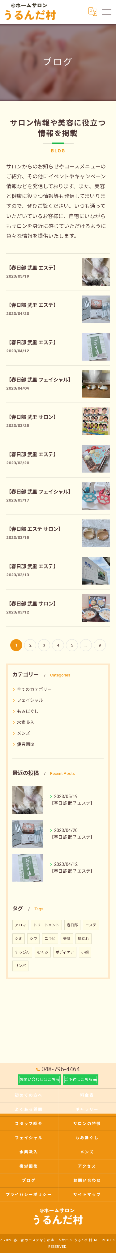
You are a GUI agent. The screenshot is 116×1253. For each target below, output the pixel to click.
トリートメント (46, 925)
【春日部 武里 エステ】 (32, 268)
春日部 (72, 925)
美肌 (67, 939)
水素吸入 (25, 722)
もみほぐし (28, 711)
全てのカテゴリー (34, 689)
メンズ (23, 733)
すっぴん (22, 952)
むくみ (42, 952)
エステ (91, 925)
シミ (18, 939)
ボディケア (65, 952)
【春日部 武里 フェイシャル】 (39, 380)
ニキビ (50, 939)
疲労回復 (25, 744)
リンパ (20, 966)
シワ (33, 939)
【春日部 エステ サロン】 (34, 529)
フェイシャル (30, 700)
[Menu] (106, 12)
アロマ (20, 925)
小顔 (85, 952)
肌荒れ (83, 939)
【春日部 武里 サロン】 (32, 417)
